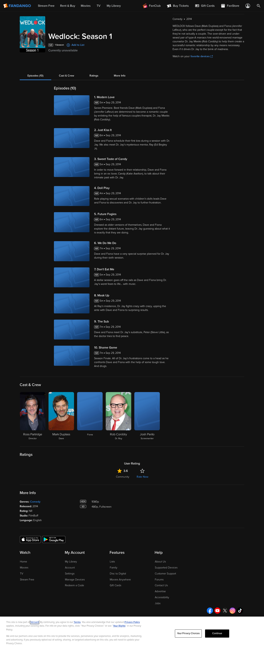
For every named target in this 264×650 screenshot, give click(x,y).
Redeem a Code (74, 585)
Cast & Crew (66, 75)
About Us (160, 561)
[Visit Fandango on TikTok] (240, 610)
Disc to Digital (118, 573)
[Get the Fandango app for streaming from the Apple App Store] (30, 539)
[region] (132, 633)
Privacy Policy (132, 622)
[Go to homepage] (17, 6)
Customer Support (165, 573)
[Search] (258, 6)
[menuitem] (205, 6)
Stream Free (27, 579)
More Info (119, 75)
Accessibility (162, 597)
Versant (34, 622)
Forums (159, 579)
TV (21, 573)
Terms (77, 622)
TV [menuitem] (98, 6)
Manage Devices (75, 579)
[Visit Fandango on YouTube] (217, 610)
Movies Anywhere (120, 579)
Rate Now (142, 476)
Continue (217, 633)
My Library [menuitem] (114, 6)
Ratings (93, 75)
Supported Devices (166, 567)
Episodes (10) (35, 75)
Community (122, 476)
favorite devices (200, 56)
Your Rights (119, 625)
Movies (24, 567)
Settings (69, 573)
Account (70, 567)
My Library (71, 561)
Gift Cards (115, 585)
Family (113, 567)
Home (23, 561)
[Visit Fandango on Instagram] (232, 610)
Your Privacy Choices (188, 633)
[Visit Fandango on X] (225, 610)
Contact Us (161, 585)
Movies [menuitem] (85, 6)
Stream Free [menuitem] (46, 6)
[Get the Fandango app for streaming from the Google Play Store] (54, 539)
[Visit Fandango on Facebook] (210, 610)
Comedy (35, 501)
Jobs (157, 603)
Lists (112, 561)
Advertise (160, 591)
